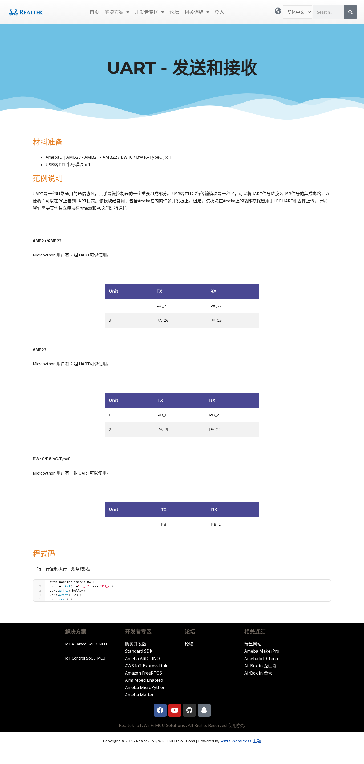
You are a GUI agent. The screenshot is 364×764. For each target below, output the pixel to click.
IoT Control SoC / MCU (85, 658)
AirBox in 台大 (258, 673)
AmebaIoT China (261, 658)
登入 (219, 12)
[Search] (350, 12)
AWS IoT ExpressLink (146, 666)
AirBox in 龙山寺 (260, 666)
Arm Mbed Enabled (144, 680)
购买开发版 (135, 644)
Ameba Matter (139, 695)
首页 (94, 12)
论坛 (174, 12)
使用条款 (236, 725)
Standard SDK (138, 651)
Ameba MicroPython (145, 687)
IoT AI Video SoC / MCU (86, 644)
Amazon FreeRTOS (143, 673)
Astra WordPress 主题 (240, 741)
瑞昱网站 (252, 644)
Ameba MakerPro (261, 651)
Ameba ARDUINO (142, 658)
